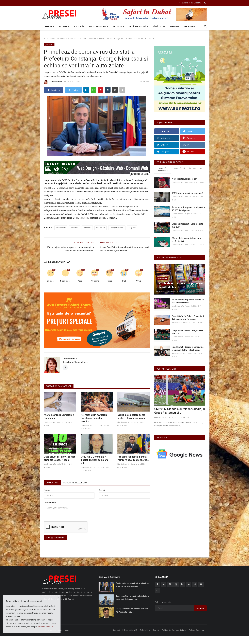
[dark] (205, 3)
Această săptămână (163, 169)
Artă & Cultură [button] (138, 26)
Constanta (87, 227)
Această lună (179, 168)
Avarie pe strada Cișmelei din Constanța (59, 416)
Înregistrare (196, 3)
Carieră (156, 630)
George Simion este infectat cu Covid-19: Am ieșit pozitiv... (132, 610)
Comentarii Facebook (75, 482)
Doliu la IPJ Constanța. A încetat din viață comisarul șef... (95, 459)
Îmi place (50, 281)
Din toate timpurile (197, 168)
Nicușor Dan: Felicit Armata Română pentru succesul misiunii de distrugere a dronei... (124, 249)
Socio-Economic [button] (98, 26)
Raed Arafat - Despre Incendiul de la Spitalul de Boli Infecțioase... (187, 348)
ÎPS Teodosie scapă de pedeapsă (187, 193)
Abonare (200, 608)
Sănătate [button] (158, 26)
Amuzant (95, 281)
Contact (116, 630)
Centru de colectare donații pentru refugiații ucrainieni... (132, 416)
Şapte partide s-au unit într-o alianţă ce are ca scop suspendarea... (132, 584)
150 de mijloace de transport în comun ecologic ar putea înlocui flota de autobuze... (71, 249)
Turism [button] (174, 26)
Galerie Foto (145, 630)
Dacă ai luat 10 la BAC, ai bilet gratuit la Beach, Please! (59, 458)
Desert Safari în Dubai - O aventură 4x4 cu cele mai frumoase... (188, 317)
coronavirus (61, 227)
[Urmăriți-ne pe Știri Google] (179, 454)
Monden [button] (118, 26)
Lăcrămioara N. (56, 81)
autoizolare (100, 227)
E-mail (102, 490)
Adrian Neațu (161, 291)
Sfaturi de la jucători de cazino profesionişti (186, 239)
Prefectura (74, 227)
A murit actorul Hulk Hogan (184, 179)
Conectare (183, 3)
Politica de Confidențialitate (174, 630)
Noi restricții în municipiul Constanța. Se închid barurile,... (94, 418)
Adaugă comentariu (55, 537)
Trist (124, 281)
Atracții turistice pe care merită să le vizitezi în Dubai (188, 301)
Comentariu (50, 502)
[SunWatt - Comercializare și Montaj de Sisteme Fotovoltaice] (179, 79)
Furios (109, 281)
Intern (52, 38)
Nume (47, 490)
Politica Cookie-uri (196, 630)
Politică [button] (78, 26)
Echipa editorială (129, 630)
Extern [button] (63, 26)
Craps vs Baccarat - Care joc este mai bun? (187, 225)
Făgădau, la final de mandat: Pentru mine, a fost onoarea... (133, 458)
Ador (80, 281)
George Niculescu (117, 227)
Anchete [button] (188, 26)
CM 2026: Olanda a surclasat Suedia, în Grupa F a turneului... (179, 410)
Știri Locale (61, 38)
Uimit (138, 281)
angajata (132, 227)
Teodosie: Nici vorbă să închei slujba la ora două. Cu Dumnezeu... (132, 597)
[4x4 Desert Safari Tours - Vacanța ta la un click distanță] (154, 14)
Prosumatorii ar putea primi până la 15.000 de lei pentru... (188, 209)
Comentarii (52, 482)
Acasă (46, 38)
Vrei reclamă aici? (141, 173)
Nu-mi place (65, 281)
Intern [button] (49, 26)
